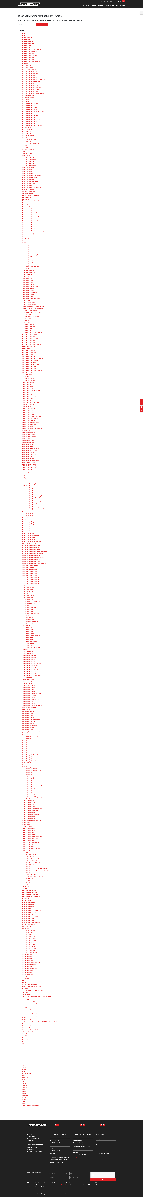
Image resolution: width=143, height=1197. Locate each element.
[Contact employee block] (141, 407)
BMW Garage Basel (27, 171)
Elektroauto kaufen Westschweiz (31, 225)
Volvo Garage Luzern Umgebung (31, 910)
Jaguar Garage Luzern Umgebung (32, 416)
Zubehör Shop (29, 623)
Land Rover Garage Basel (29, 492)
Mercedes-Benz (26, 1074)
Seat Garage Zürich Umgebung (31, 731)
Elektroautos (99, 1145)
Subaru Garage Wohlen (29, 793)
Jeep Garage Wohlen (28, 456)
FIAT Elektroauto (27, 243)
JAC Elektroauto (27, 374)
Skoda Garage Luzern (28, 747)
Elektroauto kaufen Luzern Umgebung (33, 217)
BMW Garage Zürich (28, 185)
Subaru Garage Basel (28, 781)
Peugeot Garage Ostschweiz (30, 665)
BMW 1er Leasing (30, 159)
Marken (27, 147)
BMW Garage (26, 155)
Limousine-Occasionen (29, 510)
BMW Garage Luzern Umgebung (31, 175)
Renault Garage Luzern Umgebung (32, 693)
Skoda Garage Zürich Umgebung (31, 761)
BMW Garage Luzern (28, 173)
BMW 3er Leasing (30, 165)
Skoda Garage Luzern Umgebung (31, 749)
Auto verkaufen (26, 127)
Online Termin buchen (31, 1012)
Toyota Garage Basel (28, 832)
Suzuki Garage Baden (28, 803)
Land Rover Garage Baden (29, 490)
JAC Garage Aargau (28, 382)
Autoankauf (25, 1034)
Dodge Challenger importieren (30, 195)
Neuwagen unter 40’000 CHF (30, 583)
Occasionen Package (31, 1016)
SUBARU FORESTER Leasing (33, 771)
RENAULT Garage (27, 683)
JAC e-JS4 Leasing (30, 380)
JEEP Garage (26, 438)
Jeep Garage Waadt (28, 452)
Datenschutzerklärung (31, 854)
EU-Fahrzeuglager (30, 139)
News (117, 5)
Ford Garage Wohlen (28, 294)
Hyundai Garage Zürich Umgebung (32, 370)
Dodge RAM (25, 199)
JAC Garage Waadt (27, 394)
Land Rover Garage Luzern (30, 494)
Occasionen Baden (27, 597)
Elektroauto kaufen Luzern (29, 215)
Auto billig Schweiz (27, 67)
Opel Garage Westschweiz (29, 641)
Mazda (24, 1072)
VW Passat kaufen (30, 938)
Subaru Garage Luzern (28, 783)
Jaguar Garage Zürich (28, 426)
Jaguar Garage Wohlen (29, 424)
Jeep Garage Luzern (28, 446)
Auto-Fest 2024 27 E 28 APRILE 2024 (36, 868)
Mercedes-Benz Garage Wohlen (31, 559)
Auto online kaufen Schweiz (30, 115)
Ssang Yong (25, 1095)
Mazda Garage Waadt (28, 534)
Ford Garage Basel (27, 283)
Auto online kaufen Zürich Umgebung (33, 125)
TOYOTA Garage (27, 826)
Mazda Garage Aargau (28, 522)
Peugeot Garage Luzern (29, 661)
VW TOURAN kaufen (31, 950)
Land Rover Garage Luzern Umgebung (33, 496)
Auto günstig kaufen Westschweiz (32, 87)
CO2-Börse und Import (31, 1000)
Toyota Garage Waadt (28, 840)
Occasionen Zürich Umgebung (31, 613)
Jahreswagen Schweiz (28, 432)
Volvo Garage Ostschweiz (29, 912)
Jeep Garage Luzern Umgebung (31, 448)
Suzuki (24, 1099)
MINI (23, 1076)
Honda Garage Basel (28, 328)
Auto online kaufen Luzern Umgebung (33, 111)
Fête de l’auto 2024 (31, 874)
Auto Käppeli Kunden (28, 95)
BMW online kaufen (28, 189)
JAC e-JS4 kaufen (30, 378)
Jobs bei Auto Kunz (31, 860)
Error (23, 237)
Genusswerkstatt (27, 314)
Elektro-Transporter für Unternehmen (32, 986)
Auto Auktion (29, 617)
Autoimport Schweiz (28, 135)
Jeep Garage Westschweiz (29, 454)
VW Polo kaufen (30, 942)
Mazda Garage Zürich (28, 540)
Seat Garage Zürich (27, 729)
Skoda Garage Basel (28, 745)
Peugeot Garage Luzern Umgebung (32, 663)
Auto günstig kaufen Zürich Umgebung (33, 93)
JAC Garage (25, 376)
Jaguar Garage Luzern (28, 414)
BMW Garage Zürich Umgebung (31, 187)
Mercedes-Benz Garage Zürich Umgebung (34, 563)
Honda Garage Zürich (28, 342)
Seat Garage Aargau (28, 711)
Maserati (24, 1070)
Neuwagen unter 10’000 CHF (30, 571)
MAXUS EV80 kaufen (31, 514)
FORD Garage (26, 277)
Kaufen (24, 474)
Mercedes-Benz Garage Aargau (31, 546)
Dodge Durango (26, 197)
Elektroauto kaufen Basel (29, 213)
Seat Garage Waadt (28, 723)
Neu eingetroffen (27, 1026)
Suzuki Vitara (26, 824)
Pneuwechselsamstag (31, 1006)
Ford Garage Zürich (27, 296)
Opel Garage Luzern (28, 633)
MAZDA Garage (26, 520)
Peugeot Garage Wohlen (29, 671)
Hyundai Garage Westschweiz (31, 364)
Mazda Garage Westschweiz (30, 536)
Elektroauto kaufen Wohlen (30, 227)
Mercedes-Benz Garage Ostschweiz (32, 553)
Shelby (27, 145)
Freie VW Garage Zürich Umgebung (32, 308)
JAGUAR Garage (27, 406)
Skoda (24, 1091)
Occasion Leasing (27, 591)
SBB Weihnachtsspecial (29, 707)
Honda (24, 1056)
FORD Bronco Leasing (28, 273)
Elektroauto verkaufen (28, 235)
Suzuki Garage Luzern (28, 807)
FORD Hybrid (26, 300)
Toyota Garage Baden (28, 830)
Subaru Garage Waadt (28, 789)
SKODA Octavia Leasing (32, 739)
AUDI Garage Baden (28, 43)
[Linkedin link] (108, 1)
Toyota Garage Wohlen (29, 844)
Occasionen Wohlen (28, 609)
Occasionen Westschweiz (29, 607)
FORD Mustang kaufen (29, 302)
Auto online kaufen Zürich (29, 123)
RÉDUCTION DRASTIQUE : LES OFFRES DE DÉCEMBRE (38, 996)
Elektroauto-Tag (26, 1028)
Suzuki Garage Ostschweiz (30, 811)
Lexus (24, 1068)
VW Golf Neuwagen (28, 974)
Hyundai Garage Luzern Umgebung (32, 358)
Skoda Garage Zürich (28, 759)
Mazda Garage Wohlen (29, 538)
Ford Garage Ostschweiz (29, 288)
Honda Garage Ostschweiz (30, 334)
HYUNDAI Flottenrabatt (29, 346)
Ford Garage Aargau (28, 279)
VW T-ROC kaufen (30, 946)
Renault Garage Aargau (29, 685)
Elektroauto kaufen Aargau (30, 209)
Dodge (24, 1048)
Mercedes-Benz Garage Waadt (31, 555)
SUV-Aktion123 (26, 1020)
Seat (23, 1089)
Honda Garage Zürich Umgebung (31, 344)
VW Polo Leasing (30, 944)
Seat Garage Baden (27, 713)
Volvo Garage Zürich (28, 920)
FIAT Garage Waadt (28, 259)
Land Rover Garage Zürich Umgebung (33, 508)
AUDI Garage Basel (27, 45)
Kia (23, 1064)
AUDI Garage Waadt (28, 53)
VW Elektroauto (26, 926)
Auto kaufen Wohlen (28, 97)
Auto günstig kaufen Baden (30, 73)
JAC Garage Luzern (27, 388)
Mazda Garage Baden (28, 526)
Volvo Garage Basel (28, 906)
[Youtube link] (101, 1)
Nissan (24, 1080)
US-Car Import (26, 886)
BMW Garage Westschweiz (30, 181)
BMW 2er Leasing (27, 153)
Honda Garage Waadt (28, 336)
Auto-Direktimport (27, 129)
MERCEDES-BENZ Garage (29, 544)
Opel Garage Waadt (28, 639)
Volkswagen (25, 898)
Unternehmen (110, 5)
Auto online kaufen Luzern (29, 109)
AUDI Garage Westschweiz (30, 55)
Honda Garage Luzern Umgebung (32, 332)
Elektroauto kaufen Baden (29, 211)
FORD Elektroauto (27, 275)
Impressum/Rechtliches (32, 858)
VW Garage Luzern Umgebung (31, 962)
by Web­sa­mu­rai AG (78, 1194)
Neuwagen (25, 992)
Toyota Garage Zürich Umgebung (32, 848)
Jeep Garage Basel (27, 444)
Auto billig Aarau (27, 65)
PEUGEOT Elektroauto (28, 651)
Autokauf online (30, 619)
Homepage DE (26, 320)
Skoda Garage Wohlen (28, 757)
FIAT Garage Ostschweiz (29, 257)
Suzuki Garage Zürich (28, 819)
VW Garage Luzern (27, 960)
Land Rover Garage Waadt (29, 500)
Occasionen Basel (27, 599)
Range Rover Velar (27, 681)
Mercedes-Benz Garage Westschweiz (33, 557)
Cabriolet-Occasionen (28, 191)
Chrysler (24, 1042)
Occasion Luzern (27, 593)
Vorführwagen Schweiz (29, 924)
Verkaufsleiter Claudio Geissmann (32, 896)
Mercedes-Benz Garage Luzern (31, 550)
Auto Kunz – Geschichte (32, 862)
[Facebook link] (104, 1)
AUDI (23, 35)
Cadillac (24, 1038)
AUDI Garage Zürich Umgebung (31, 61)
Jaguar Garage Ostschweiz (30, 418)
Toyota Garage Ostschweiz (30, 838)
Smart (24, 1093)
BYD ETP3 (25, 982)
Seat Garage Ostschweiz (29, 721)
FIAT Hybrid (25, 269)
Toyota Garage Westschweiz (30, 842)
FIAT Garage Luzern (28, 253)
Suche (42, 25)
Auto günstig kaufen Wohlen (30, 89)
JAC (97, 1150)
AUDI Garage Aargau (28, 41)
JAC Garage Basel (27, 386)
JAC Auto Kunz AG (27, 1032)
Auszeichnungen (30, 878)
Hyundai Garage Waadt (29, 362)
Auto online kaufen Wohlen (30, 121)
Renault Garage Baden (28, 687)
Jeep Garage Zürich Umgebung (31, 460)
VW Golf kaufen (30, 930)
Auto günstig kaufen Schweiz (30, 83)
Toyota (24, 1101)
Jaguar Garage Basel (28, 412)
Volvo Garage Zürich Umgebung (31, 922)
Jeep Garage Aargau (28, 440)
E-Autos (88, 5)
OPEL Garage (26, 625)
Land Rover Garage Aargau (30, 488)
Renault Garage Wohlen (29, 701)
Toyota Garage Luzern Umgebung (32, 836)
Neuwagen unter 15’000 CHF (30, 573)
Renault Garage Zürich (28, 703)
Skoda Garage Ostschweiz (29, 751)
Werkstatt (28, 1008)
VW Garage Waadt (27, 966)
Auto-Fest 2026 (26, 133)
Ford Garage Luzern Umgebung (31, 287)
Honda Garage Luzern (28, 330)
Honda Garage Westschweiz (30, 338)
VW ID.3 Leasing (30, 936)
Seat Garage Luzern (28, 717)
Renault (24, 1087)
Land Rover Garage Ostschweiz (31, 498)
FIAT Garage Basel (27, 251)
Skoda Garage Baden (28, 743)
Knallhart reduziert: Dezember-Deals (32, 990)
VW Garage (25, 928)
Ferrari (24, 1050)
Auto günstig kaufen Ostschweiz (31, 81)
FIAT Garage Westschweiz (29, 261)
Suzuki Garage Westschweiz (30, 815)
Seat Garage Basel (27, 715)
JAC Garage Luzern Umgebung (31, 390)
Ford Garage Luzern (28, 285)
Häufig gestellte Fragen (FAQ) (34, 876)
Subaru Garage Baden (28, 779)
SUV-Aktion (25, 1018)
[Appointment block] (141, 410)
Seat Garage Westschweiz (29, 725)
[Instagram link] (111, 1)
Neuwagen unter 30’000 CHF (30, 579)
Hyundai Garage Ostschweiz (30, 360)
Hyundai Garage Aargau (29, 350)
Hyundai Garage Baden (29, 352)
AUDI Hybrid (25, 63)
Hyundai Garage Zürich (29, 368)
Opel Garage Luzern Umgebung (31, 635)
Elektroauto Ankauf (27, 207)
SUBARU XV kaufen (31, 773)
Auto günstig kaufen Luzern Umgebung (33, 79)
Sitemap (27, 882)
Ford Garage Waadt (28, 290)
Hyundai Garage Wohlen (29, 366)
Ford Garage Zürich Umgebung (31, 298)
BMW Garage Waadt (28, 179)
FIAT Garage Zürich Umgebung (31, 267)
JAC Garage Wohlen (28, 398)
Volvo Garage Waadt (28, 914)
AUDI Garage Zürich (28, 59)
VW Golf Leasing (30, 932)
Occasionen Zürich (27, 611)
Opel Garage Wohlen (28, 643)
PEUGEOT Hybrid (27, 677)
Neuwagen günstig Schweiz (30, 565)
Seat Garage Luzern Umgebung (31, 719)
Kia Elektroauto (26, 476)
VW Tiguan (25, 978)
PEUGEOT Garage (27, 653)
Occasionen (25, 1024)
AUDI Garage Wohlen (28, 57)
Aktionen (28, 141)
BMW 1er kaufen (30, 157)
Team (27, 884)
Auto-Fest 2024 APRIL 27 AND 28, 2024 (36, 870)
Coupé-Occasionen (27, 193)
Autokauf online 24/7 (31, 621)
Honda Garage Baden (28, 326)
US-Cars (24, 888)
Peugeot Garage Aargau (29, 655)
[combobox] (58, 1173)
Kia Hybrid (25, 478)
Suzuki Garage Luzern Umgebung (32, 809)
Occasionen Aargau (28, 595)
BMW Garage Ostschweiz (29, 177)
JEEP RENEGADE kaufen (29, 464)
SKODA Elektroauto (27, 733)
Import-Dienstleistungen (32, 1002)
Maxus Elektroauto (27, 512)
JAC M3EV (25, 988)
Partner (27, 880)
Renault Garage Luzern (29, 691)
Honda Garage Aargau (28, 324)
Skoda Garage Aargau (28, 741)
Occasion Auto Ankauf (28, 587)
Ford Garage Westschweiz (29, 292)
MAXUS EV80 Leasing (31, 516)
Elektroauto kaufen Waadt (29, 223)
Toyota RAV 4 (26, 850)
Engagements (29, 856)
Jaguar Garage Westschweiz (30, 422)
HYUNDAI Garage (27, 348)
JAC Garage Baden (27, 384)
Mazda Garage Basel (28, 528)
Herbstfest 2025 (27, 318)
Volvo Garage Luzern (28, 908)
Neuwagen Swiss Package (33, 1014)
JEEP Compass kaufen (29, 434)
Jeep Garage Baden (28, 442)
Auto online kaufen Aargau (30, 103)
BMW (23, 151)
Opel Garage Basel (27, 631)
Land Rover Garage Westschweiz (31, 502)
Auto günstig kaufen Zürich (30, 91)
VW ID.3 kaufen (29, 934)
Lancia (24, 1066)
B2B (23, 980)
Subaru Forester (26, 765)
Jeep (23, 1062)
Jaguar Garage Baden (28, 410)
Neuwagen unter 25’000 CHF (30, 577)
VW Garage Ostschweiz (29, 964)
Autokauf (25, 137)
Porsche (24, 1085)
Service (94, 5)
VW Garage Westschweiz (29, 968)
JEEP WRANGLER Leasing (29, 470)
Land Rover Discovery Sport (30, 484)
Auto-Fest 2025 (26, 131)
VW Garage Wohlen (27, 970)
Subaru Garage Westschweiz (30, 791)
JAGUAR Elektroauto (28, 404)
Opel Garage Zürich (27, 645)
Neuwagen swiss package (29, 569)
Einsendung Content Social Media (32, 201)
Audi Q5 (24, 1036)
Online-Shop (101, 5)
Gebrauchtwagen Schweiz (29, 310)
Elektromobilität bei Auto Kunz (31, 1030)
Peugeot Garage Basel (28, 659)
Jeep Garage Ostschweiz (29, 450)
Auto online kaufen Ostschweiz (31, 113)
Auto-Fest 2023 (29, 864)
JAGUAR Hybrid (26, 430)
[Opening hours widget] (141, 12)
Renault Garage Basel (28, 689)
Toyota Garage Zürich (28, 846)
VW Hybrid (25, 976)
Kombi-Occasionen (27, 480)
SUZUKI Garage (26, 799)
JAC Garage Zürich (27, 400)
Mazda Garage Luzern (28, 530)
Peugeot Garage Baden (29, 657)
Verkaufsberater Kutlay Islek (30, 894)
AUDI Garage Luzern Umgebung (31, 49)
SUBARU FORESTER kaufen (33, 769)
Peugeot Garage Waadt (29, 667)
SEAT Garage (26, 709)
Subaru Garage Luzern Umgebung (32, 785)
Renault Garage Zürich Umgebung (32, 705)
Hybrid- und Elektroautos (32, 143)
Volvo (23, 1103)
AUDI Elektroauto (27, 37)
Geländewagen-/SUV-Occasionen (31, 312)
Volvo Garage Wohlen (28, 918)
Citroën (24, 1044)
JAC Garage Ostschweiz (29, 392)
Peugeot (24, 1084)
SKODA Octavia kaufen (32, 737)
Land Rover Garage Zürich (29, 506)
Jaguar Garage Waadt (28, 420)
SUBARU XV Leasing (31, 775)
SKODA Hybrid (26, 763)
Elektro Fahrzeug (27, 203)
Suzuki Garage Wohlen (28, 817)
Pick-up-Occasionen (28, 679)
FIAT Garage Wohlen (28, 263)
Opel (23, 1082)
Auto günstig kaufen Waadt (30, 85)
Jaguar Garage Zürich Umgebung (32, 428)
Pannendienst (29, 1010)
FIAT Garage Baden (27, 249)
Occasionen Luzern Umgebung (31, 601)
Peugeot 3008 (26, 649)
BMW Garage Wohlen (28, 183)
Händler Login (67, 1194)
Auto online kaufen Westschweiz (31, 119)
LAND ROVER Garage (28, 486)
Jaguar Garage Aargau (28, 408)
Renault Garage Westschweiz (30, 699)
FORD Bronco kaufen (28, 271)
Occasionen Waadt (27, 605)
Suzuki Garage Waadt (28, 813)
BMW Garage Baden (28, 169)
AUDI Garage (26, 39)
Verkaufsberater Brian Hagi (30, 892)
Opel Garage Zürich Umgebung (31, 647)
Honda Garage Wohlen (28, 340)
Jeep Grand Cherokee (28, 462)
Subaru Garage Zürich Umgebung (32, 797)
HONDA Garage (26, 322)
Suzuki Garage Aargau (28, 801)
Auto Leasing (26, 101)
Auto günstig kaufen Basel (30, 75)
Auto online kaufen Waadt (29, 117)
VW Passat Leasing (31, 940)
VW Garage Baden (27, 956)
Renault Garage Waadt (28, 697)
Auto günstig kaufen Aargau (30, 71)
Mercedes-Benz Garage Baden (31, 548)
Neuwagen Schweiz (28, 567)
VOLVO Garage (26, 900)
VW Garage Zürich (27, 972)
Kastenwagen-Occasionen (29, 472)
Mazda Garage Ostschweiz (30, 532)
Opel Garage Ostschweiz (29, 637)
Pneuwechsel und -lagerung (33, 1004)
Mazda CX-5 (25, 518)
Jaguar (24, 1060)
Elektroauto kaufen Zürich (29, 229)
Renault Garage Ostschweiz (30, 695)
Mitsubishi (25, 1078)
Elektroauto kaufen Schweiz (30, 221)
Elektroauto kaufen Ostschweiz (31, 219)
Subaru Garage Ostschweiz (30, 787)
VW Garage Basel (27, 958)
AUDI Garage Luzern (28, 47)
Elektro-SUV (25, 205)
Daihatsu (24, 1046)
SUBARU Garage (27, 767)
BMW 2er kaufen (30, 161)
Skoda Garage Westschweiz (30, 755)
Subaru (24, 1097)
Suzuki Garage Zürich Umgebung (31, 820)
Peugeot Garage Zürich (29, 673)
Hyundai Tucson (27, 372)
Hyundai (24, 1058)
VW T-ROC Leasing (30, 948)
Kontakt (122, 5)
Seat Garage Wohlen (28, 727)
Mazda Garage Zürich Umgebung (32, 542)
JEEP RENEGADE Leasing (29, 466)
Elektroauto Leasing (28, 233)
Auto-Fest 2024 (29, 866)
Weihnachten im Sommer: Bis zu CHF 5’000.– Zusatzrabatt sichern (41, 1022)
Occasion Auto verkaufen (29, 589)
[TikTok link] (114, 1)
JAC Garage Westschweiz (29, 396)
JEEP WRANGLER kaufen (29, 468)
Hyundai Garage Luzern (29, 356)
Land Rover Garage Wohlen (30, 504)
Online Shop (25, 615)
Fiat (23, 1052)
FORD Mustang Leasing (29, 304)
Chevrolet (25, 1040)
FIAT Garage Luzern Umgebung (31, 255)
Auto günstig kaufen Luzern (30, 77)
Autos (82, 5)
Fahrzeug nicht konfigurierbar (30, 1105)
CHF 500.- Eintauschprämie (30, 984)
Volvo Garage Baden (28, 904)
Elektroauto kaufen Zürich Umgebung (33, 231)
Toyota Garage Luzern (28, 834)
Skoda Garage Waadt (28, 753)
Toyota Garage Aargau (28, 828)
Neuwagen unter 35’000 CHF (30, 581)
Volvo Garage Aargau (28, 902)
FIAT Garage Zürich (27, 265)
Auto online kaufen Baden (29, 105)
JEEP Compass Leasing (29, 436)
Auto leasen (25, 99)
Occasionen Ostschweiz (29, 603)
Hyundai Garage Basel (28, 354)
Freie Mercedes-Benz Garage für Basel (33, 306)
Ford (23, 1054)
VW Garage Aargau (27, 954)
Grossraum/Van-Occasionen (30, 316)
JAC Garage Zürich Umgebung (31, 402)
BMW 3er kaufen (30, 163)
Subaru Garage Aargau (29, 777)
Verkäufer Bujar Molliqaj (29, 890)
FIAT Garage (25, 245)
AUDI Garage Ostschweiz (29, 51)
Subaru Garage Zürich (28, 795)
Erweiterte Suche (27, 239)
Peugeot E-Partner (27, 994)
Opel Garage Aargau (28, 627)
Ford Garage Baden (27, 281)
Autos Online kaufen (28, 149)
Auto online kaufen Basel (29, 107)
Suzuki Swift (26, 822)
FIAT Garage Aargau (28, 247)
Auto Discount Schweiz (29, 69)
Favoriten (25, 241)
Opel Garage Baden (27, 629)
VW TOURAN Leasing (31, 952)
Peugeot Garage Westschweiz (30, 669)
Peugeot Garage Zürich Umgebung (32, 675)
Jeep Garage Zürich (28, 458)
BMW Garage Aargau (28, 167)
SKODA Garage (26, 735)
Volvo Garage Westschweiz (30, 916)
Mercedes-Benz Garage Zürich (31, 561)
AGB (23, 33)
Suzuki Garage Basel (28, 805)
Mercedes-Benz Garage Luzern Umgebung (34, 552)
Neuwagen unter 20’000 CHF (30, 575)
